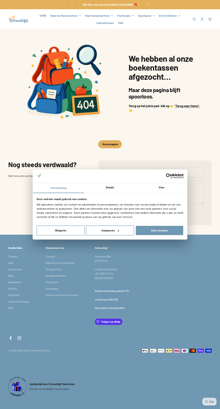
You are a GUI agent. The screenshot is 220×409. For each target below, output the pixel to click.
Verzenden (52, 288)
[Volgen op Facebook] (10, 338)
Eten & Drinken (168, 15)
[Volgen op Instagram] (19, 338)
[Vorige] (72, 4)
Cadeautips (15, 269)
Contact (50, 256)
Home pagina (110, 144)
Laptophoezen (105, 22)
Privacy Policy (54, 269)
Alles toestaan (159, 230)
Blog (11, 275)
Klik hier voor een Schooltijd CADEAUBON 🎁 (110, 4)
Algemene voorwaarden (60, 262)
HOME (43, 15)
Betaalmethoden (56, 275)
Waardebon (15, 282)
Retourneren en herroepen (62, 295)
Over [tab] (161, 187)
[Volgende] (148, 4)
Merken (12, 288)
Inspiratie (14, 295)
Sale (120, 22)
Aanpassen (108, 230)
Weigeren (60, 230)
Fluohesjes (123, 15)
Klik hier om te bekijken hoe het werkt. (49, 388)
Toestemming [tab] (58, 187)
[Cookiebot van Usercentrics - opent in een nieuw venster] (168, 176)
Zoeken (12, 256)
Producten (52, 282)
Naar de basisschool (97, 15)
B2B (10, 307)
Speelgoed (144, 15)
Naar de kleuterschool (64, 15)
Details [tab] (110, 187)
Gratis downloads (18, 301)
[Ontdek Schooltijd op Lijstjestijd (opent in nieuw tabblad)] (17, 386)
